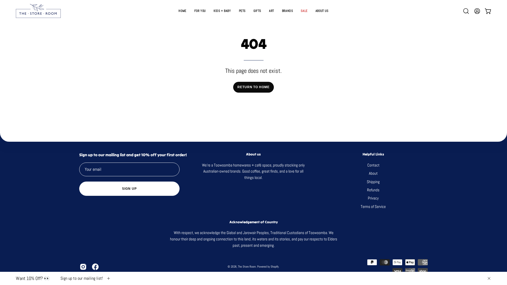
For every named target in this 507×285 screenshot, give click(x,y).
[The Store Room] (38, 11)
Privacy (373, 198)
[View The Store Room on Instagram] (83, 267)
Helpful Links (373, 154)
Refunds (373, 189)
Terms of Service (373, 206)
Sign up (129, 189)
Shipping (373, 181)
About (373, 173)
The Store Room (247, 266)
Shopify (275, 266)
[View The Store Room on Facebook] (95, 267)
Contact (373, 165)
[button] (257, 11)
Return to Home (253, 87)
